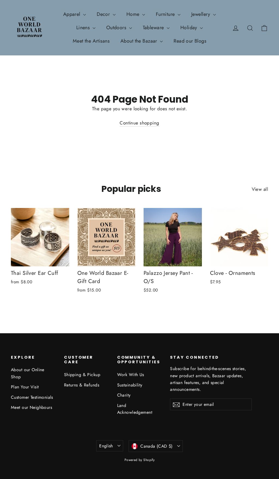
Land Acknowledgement (134, 408)
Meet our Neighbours (31, 407)
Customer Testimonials (32, 397)
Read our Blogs (190, 40)
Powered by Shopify (140, 459)
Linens (83, 27)
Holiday (189, 27)
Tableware (154, 27)
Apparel (72, 14)
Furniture (166, 14)
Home (133, 14)
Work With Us (130, 374)
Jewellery (201, 14)
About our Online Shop (27, 373)
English (106, 446)
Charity (124, 395)
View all (260, 189)
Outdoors (117, 27)
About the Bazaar (139, 40)
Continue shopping (139, 123)
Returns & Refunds (81, 385)
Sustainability (129, 385)
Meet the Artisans (91, 40)
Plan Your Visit (25, 387)
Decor (104, 14)
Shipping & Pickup (82, 374)
